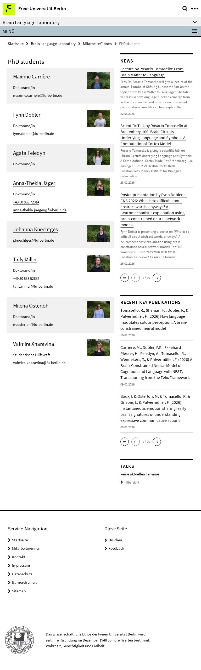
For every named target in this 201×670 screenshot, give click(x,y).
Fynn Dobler (26, 114)
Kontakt (18, 556)
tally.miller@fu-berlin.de (33, 286)
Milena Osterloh (30, 305)
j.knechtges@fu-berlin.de (33, 240)
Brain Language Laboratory (53, 43)
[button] (124, 277)
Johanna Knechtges (35, 229)
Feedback (116, 548)
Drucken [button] (115, 539)
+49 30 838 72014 (26, 202)
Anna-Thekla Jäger (34, 182)
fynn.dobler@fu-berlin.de (33, 133)
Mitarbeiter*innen (97, 43)
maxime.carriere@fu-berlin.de (37, 95)
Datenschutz (22, 573)
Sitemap (19, 590)
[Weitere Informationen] (98, 79)
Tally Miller (25, 259)
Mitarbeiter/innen (26, 548)
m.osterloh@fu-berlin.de (33, 324)
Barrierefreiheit (24, 582)
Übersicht (132, 482)
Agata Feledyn (29, 152)
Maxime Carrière (31, 76)
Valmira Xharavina (33, 343)
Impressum (21, 565)
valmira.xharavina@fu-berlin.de (39, 362)
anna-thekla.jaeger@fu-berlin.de (39, 209)
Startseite (16, 43)
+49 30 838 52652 (26, 278)
